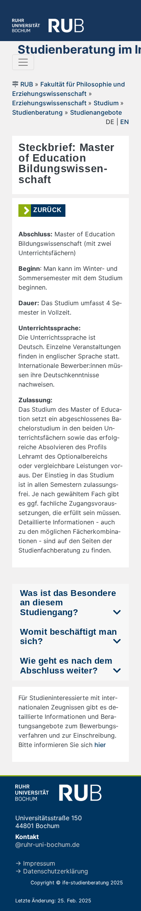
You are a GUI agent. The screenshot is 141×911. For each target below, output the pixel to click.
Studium (107, 103)
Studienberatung (37, 112)
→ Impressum (35, 863)
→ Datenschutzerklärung (51, 871)
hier (100, 745)
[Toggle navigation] (23, 62)
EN (124, 122)
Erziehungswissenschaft (50, 103)
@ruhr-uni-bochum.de (47, 844)
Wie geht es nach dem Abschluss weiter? (66, 665)
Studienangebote (96, 112)
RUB (26, 84)
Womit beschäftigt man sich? (68, 636)
